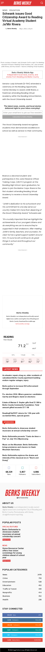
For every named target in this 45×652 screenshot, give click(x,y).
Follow (22, 466)
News (4, 10)
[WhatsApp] (23, 289)
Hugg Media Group (18, 650)
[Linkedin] (29, 289)
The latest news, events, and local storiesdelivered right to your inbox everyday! (22, 107)
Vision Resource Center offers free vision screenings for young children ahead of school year (13, 553)
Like (9, 466)
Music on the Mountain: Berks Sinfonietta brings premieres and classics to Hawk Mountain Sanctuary (20, 447)
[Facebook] (12, 289)
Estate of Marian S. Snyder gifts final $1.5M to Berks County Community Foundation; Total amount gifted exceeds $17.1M (21, 405)
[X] (17, 289)
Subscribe (36, 466)
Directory (29, 422)
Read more (6, 540)
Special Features (10, 526)
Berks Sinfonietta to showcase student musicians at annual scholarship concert (11, 533)
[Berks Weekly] (4, 28)
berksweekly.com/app (22, 324)
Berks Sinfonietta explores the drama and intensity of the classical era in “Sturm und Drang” (20, 457)
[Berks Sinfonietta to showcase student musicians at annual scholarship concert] (35, 532)
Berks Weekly (12, 28)
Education (14, 10)
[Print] (40, 289)
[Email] (34, 289)
